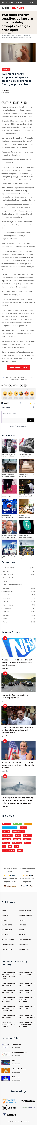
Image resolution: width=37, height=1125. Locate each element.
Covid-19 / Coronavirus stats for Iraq (9, 1016)
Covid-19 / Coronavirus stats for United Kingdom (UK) (9, 1008)
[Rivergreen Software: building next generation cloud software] (27, 1108)
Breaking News (8, 568)
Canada (28, 824)
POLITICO (27, 835)
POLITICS (6, 839)
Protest (17, 839)
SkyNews (27, 839)
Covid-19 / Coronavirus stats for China (9, 991)
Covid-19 (5, 915)
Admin (6, 90)
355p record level (15, 267)
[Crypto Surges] (10, 875)
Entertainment (7, 591)
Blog (9, 33)
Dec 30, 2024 (16, 1048)
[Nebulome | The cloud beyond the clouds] (27, 1101)
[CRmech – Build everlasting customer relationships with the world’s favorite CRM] (9, 1108)
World (4, 622)
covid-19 (23, 828)
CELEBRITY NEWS (9, 828)
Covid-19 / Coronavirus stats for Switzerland (10, 3)
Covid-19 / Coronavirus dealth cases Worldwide (27, 999)
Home (3, 33)
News (18, 835)
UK (4, 847)
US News (5, 615)
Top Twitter (6, 950)
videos (4, 618)
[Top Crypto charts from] (27, 875)
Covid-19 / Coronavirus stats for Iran (27, 1007)
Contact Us (24, 950)
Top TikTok (23, 945)
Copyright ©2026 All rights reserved (18, 1121)
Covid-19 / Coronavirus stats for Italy (9, 984)
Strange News (7, 605)
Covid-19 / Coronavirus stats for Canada (27, 973)
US (10, 847)
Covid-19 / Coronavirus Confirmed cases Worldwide (9, 999)
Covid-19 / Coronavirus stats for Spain (27, 984)
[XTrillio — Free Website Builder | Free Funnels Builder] (9, 1114)
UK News (5, 612)
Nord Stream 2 (16, 197)
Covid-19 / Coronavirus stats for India (27, 991)
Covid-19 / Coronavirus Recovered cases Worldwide (27, 1024)
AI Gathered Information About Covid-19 (8, 1024)
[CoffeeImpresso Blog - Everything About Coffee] (10, 886)
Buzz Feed (17, 824)
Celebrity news (8, 574)
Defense (5, 588)
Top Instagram (7, 945)
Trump (27, 843)
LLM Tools (6, 598)
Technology (6, 608)
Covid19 (5, 581)
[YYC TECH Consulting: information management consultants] (9, 1101)
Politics (5, 601)
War (16, 847)
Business (6, 69)
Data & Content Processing (12, 585)
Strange (6, 843)
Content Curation (8, 578)
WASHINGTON (8, 850)
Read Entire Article (18, 368)
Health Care (6, 595)
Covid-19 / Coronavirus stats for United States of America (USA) (9, 975)
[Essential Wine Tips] (27, 886)
